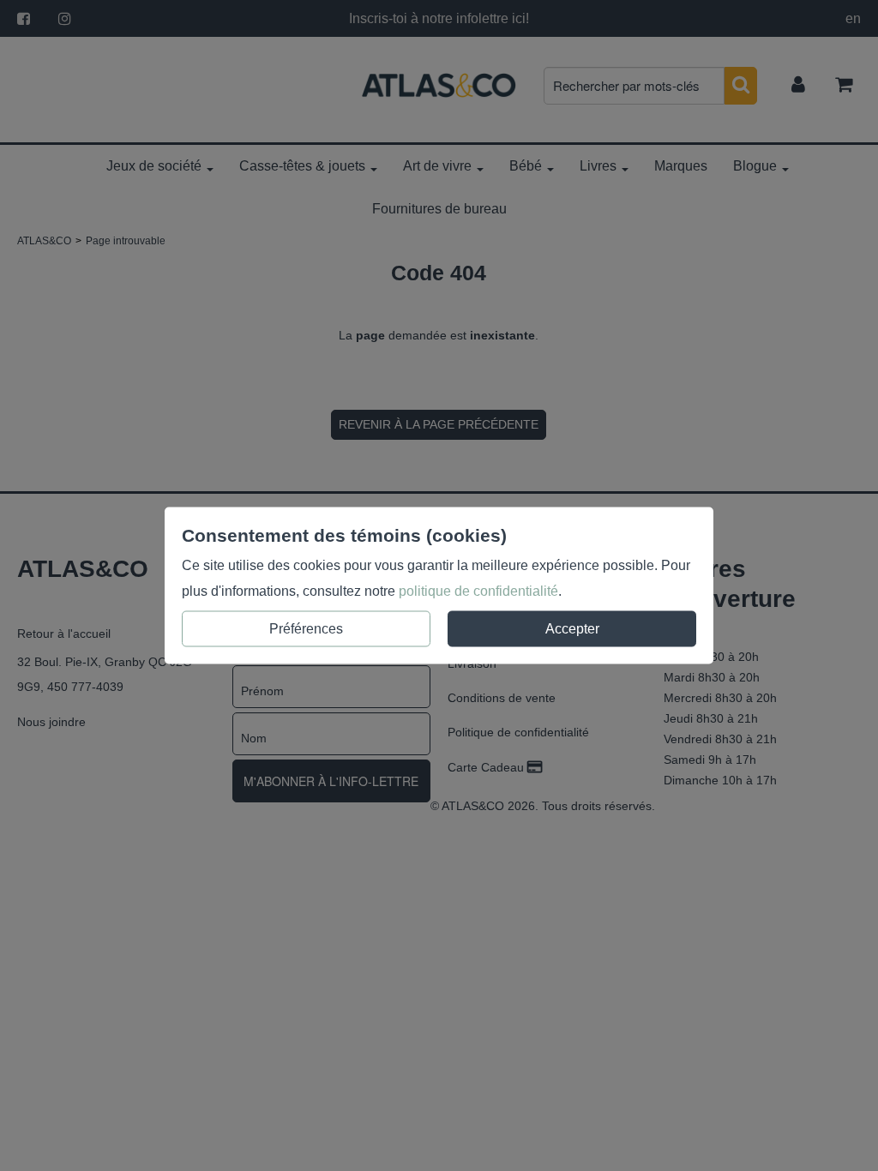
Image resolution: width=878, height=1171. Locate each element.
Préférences (306, 629)
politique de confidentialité (478, 591)
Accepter (572, 629)
